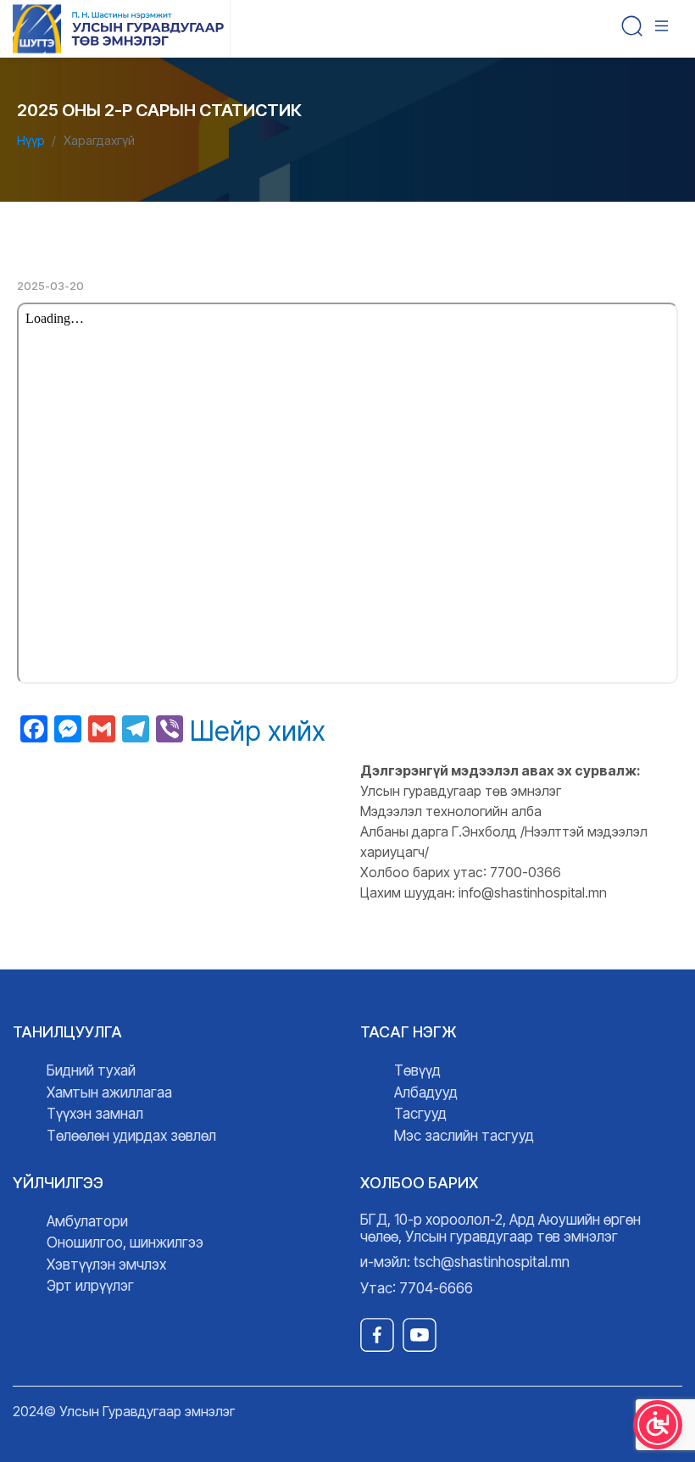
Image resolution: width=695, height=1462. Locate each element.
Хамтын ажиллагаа (109, 1092)
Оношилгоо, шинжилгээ (125, 1242)
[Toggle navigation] (665, 29)
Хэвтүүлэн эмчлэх (106, 1264)
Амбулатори (87, 1221)
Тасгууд (420, 1113)
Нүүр (31, 140)
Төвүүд (417, 1070)
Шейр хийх (257, 731)
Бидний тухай (91, 1070)
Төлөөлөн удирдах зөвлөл (131, 1135)
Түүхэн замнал (95, 1113)
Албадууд (426, 1092)
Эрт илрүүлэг (90, 1285)
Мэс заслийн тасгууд (464, 1135)
